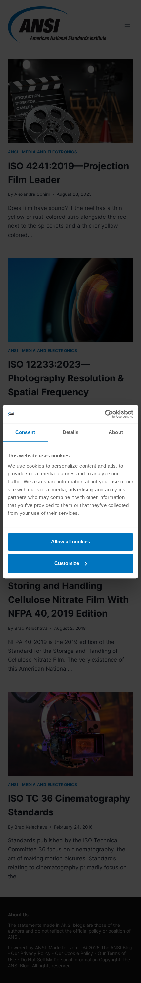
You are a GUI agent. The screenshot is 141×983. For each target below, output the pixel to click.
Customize (66, 563)
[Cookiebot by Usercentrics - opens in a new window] (104, 414)
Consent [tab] (25, 432)
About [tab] (116, 432)
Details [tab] (71, 432)
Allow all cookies (70, 541)
